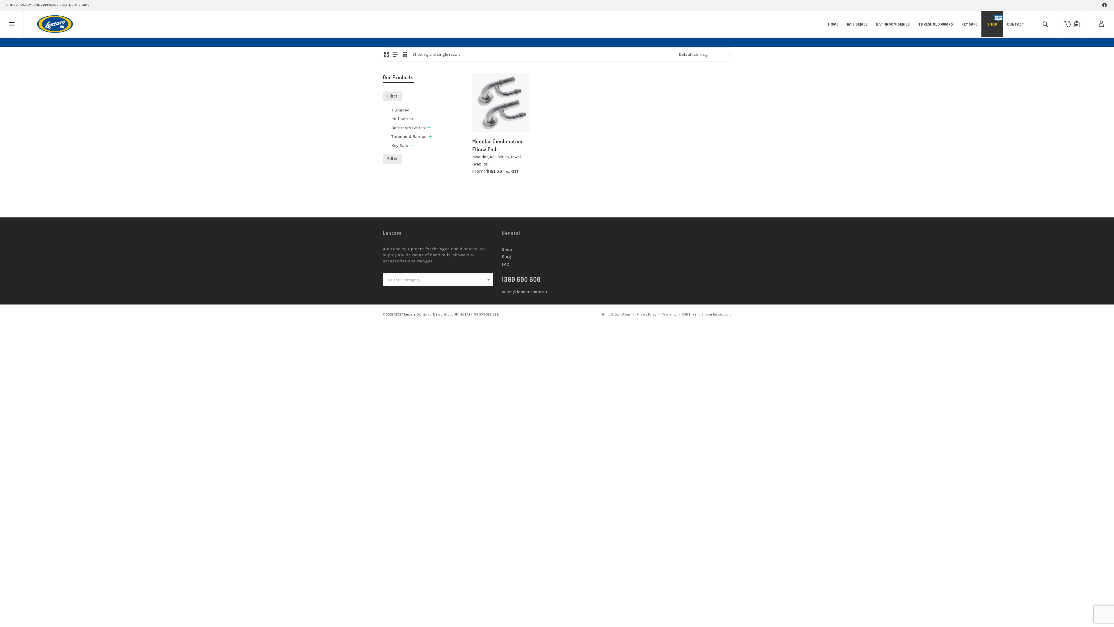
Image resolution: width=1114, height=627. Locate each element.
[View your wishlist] (1076, 24)
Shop (507, 249)
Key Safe (399, 145)
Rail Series (499, 156)
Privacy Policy (646, 314)
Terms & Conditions (616, 314)
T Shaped (400, 110)
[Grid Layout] (405, 55)
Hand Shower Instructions (711, 314)
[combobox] (438, 279)
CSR (685, 314)
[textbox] (438, 280)
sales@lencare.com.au (524, 291)
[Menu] (12, 24)
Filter (392, 96)
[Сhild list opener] (417, 119)
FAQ (505, 264)
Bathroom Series (408, 127)
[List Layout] (395, 55)
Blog (506, 256)
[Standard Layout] (386, 55)
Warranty (669, 314)
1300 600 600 (521, 279)
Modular (480, 156)
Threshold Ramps (408, 136)
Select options (489, 120)
